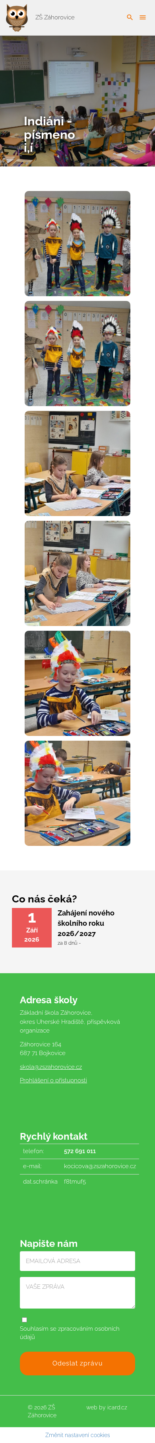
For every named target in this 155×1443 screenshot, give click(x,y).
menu (143, 17)
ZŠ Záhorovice (54, 17)
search (130, 17)
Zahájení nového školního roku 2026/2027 (86, 923)
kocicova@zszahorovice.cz (100, 1166)
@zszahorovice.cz (58, 1066)
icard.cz (117, 1407)
